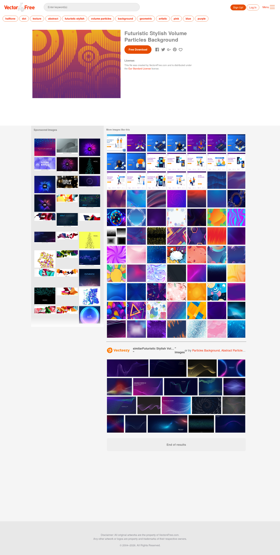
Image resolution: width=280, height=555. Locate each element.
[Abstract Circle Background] (156, 310)
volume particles (101, 18)
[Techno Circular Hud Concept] (116, 217)
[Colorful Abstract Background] (116, 310)
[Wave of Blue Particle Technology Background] (236, 329)
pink (176, 18)
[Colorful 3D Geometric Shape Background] (216, 291)
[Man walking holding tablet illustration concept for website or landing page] (116, 180)
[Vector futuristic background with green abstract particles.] (89, 166)
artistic (163, 18)
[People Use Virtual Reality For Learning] (116, 143)
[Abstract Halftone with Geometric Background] (136, 198)
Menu (265, 7)
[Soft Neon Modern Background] (116, 329)
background (125, 18)
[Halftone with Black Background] (156, 236)
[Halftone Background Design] (156, 329)
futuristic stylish (74, 18)
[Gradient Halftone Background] (196, 198)
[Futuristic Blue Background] (136, 236)
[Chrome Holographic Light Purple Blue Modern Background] (156, 273)
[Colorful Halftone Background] (136, 273)
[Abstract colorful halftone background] (115, 424)
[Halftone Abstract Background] (216, 310)
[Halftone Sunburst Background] (196, 273)
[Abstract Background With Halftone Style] (156, 217)
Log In (253, 7)
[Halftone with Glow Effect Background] (176, 273)
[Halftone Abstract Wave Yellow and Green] (156, 198)
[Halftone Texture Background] (216, 236)
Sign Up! (238, 7)
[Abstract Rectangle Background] (176, 236)
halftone (10, 18)
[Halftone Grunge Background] (176, 329)
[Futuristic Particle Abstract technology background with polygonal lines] (89, 277)
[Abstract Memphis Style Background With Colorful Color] (176, 310)
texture (37, 18)
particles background (206, 350)
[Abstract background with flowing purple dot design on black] (149, 405)
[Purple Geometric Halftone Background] (236, 254)
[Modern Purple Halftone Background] (236, 236)
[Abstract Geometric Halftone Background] (196, 236)
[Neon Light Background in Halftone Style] (216, 273)
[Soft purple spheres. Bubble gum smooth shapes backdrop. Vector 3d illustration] (44, 166)
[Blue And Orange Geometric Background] (196, 310)
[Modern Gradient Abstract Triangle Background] (136, 310)
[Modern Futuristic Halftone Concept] (156, 254)
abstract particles (232, 350)
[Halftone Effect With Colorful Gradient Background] (116, 291)
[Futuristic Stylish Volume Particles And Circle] (216, 180)
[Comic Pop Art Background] (176, 254)
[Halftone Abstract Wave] (236, 180)
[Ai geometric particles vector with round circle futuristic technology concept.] (89, 184)
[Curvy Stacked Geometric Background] (216, 217)
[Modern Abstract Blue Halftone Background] (236, 310)
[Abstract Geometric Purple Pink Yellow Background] (176, 217)
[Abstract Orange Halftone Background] (196, 291)
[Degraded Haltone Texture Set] (116, 236)
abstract (53, 18)
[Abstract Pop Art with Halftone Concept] (116, 273)
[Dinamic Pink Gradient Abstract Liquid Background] (216, 329)
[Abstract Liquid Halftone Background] (236, 291)
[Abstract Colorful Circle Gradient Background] (216, 254)
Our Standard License (139, 68)
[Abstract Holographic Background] (236, 217)
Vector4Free (19, 7)
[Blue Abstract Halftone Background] (216, 198)
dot (24, 18)
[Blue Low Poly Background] (136, 217)
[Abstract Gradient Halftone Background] (176, 198)
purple (202, 18)
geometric (146, 18)
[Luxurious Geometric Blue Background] (236, 198)
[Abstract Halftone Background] (136, 329)
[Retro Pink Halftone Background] (136, 254)
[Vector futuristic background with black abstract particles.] (89, 240)
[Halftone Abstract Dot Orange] (116, 198)
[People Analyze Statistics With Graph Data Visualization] (136, 143)
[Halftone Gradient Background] (236, 273)
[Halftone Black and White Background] (196, 254)
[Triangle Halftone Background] (196, 329)
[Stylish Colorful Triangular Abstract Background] (156, 291)
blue (188, 18)
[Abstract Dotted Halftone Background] (196, 217)
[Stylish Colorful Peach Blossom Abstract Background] (176, 291)
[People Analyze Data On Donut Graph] (136, 161)
